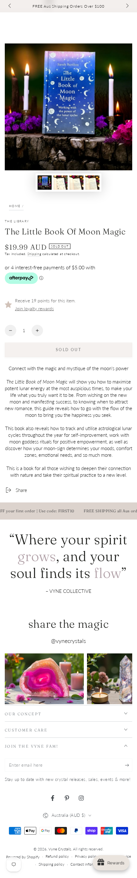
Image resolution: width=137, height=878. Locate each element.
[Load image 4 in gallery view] (92, 182)
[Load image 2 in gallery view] (61, 182)
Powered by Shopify (23, 857)
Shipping (34, 254)
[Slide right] (126, 6)
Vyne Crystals (59, 849)
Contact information (87, 864)
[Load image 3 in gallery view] (76, 182)
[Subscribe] (128, 765)
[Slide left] (10, 6)
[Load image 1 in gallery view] (45, 182)
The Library (17, 221)
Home (14, 206)
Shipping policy (51, 864)
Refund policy (57, 856)
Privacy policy (86, 856)
